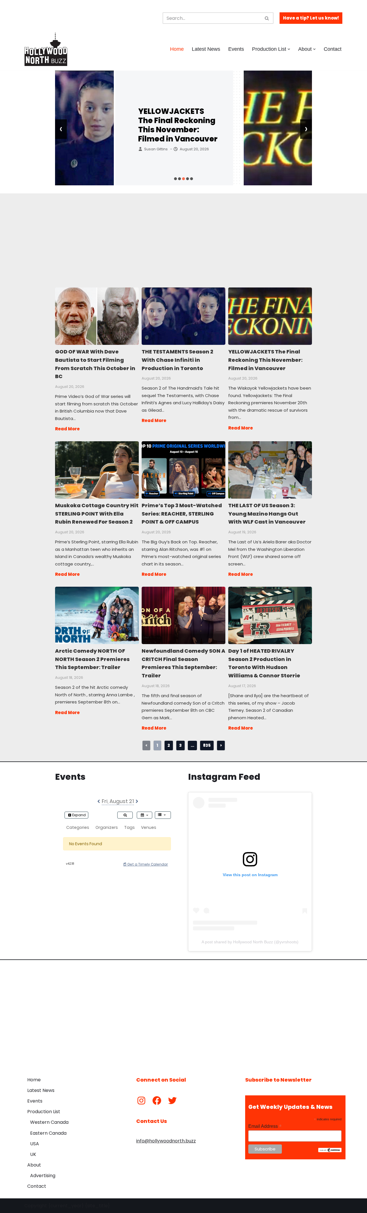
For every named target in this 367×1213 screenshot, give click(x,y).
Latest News (206, 49)
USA (34, 1143)
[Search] (267, 18)
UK (33, 1154)
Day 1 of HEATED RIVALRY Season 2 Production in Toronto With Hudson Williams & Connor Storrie (270, 615)
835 (207, 745)
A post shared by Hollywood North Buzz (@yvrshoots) (250, 942)
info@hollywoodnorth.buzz (166, 1141)
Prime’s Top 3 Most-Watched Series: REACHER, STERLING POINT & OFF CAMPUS (183, 469)
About (34, 1165)
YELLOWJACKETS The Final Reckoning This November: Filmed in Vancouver (117, 125)
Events (236, 49)
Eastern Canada (48, 1133)
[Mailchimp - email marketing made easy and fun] (329, 1150)
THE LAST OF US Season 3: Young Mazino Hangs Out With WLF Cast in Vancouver (270, 469)
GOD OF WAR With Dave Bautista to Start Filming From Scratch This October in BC (96, 316)
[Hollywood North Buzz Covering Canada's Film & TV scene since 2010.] (45, 49)
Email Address (265, 1126)
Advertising (42, 1175)
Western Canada (49, 1122)
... (192, 745)
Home (177, 49)
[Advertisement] (183, 233)
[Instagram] (141, 1100)
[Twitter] (172, 1100)
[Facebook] (157, 1100)
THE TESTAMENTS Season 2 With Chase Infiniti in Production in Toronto (183, 316)
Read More (67, 429)
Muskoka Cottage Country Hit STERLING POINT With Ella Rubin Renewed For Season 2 (96, 469)
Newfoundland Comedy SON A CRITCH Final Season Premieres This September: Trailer (183, 615)
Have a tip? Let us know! (311, 18)
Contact (332, 49)
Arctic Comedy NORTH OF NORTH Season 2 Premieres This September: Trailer (96, 615)
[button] (289, 49)
